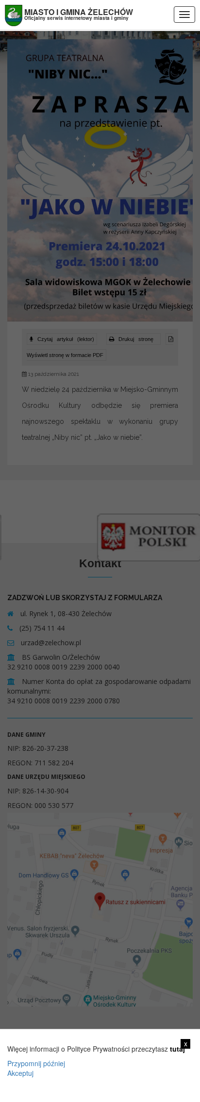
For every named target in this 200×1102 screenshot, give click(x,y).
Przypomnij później (36, 1063)
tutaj (177, 1049)
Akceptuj (20, 1073)
